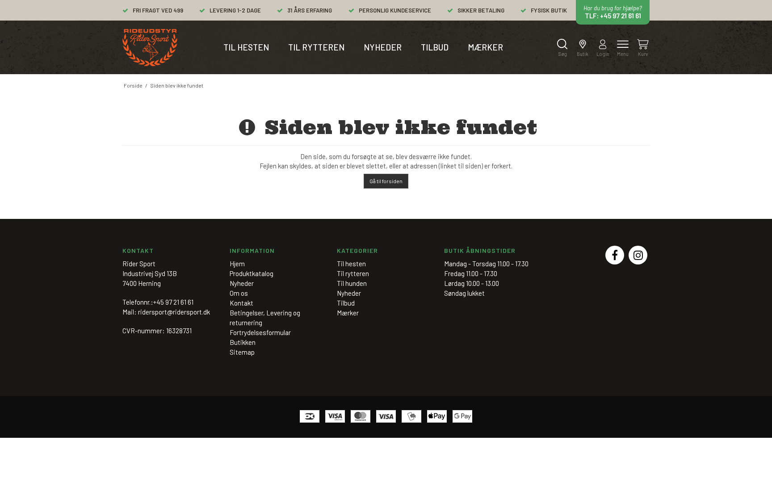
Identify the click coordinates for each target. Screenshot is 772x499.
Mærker (485, 47)
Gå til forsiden (386, 181)
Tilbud (435, 47)
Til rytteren (316, 47)
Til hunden (352, 283)
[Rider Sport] (149, 47)
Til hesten (246, 47)
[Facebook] (614, 255)
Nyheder (383, 47)
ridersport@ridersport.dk (174, 312)
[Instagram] (638, 255)
